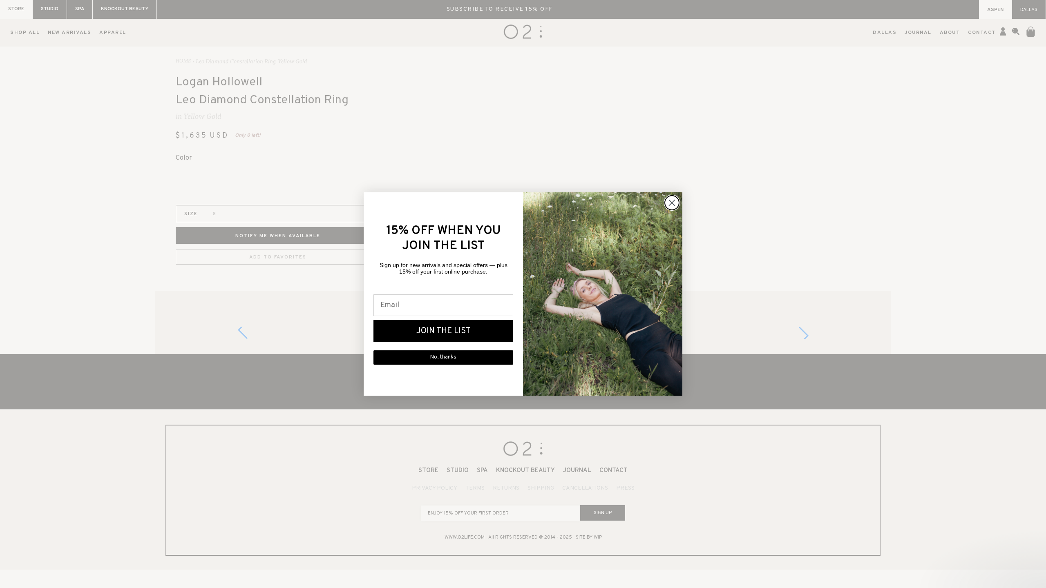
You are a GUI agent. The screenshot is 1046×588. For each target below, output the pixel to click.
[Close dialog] (672, 203)
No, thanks (443, 357)
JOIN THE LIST (443, 331)
